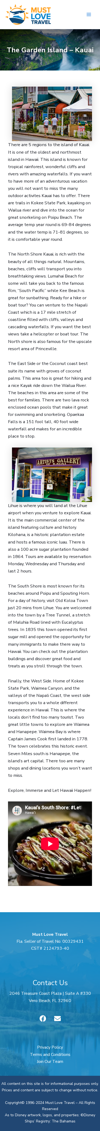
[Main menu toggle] (89, 15)
